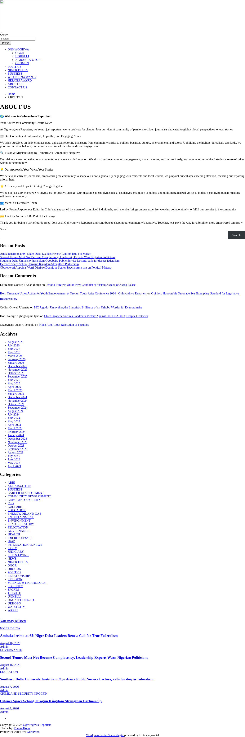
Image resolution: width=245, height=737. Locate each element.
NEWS (12, 558)
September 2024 (17, 407)
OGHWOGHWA (18, 49)
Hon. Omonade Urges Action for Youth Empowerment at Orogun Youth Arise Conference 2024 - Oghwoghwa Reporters (73, 293)
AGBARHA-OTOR (28, 59)
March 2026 (15, 355)
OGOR (19, 52)
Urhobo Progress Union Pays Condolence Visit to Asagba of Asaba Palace (91, 284)
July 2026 (14, 345)
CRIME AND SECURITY (24, 499)
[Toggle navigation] (1, 32)
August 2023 (15, 452)
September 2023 (17, 449)
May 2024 (14, 421)
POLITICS (14, 66)
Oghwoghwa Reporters (37, 724)
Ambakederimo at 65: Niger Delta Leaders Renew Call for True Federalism (45, 253)
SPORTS (13, 589)
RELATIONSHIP (19, 575)
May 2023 (14, 462)
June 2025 (14, 380)
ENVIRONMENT (19, 520)
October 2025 (16, 373)
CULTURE (15, 506)
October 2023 (16, 445)
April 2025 (14, 386)
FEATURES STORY (21, 524)
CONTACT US (17, 87)
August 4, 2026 (9, 708)
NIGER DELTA (18, 70)
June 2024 (14, 418)
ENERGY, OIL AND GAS (24, 513)
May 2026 (14, 352)
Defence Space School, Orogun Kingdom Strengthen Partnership (39, 264)
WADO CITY (16, 606)
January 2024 (16, 435)
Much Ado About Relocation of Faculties (64, 324)
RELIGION (15, 579)
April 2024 (14, 424)
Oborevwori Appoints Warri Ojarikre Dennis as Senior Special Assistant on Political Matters (55, 267)
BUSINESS (15, 73)
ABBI (11, 482)
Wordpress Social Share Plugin (105, 735)
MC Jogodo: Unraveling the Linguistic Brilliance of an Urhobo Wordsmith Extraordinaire (88, 307)
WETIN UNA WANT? (22, 77)
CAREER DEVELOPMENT (26, 493)
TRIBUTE (14, 593)
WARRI (13, 610)
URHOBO (14, 603)
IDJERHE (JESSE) (19, 537)
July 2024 (14, 414)
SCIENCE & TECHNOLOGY (27, 582)
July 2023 (14, 456)
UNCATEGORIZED (21, 600)
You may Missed (13, 621)
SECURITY (15, 586)
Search (4, 34)
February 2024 (16, 431)
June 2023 (14, 459)
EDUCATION (17, 510)
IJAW (11, 541)
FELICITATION (18, 527)
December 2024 (17, 397)
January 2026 (16, 362)
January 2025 (16, 393)
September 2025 (17, 376)
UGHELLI (22, 56)
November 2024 (17, 400)
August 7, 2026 (9, 686)
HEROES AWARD (20, 80)
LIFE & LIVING (18, 555)
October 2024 (16, 404)
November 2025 (17, 369)
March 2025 (15, 390)
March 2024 (15, 428)
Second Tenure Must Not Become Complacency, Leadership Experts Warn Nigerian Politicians (57, 257)
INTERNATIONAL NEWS (25, 544)
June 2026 (14, 348)
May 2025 (14, 383)
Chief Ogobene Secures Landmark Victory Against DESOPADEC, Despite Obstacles (96, 316)
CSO (11, 503)
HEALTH (14, 534)
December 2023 (17, 438)
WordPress (32, 731)
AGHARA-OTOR (19, 486)
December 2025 (17, 366)
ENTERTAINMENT (21, 517)
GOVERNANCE (18, 531)
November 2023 (17, 442)
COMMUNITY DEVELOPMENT (29, 496)
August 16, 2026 (10, 643)
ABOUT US (15, 84)
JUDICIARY (16, 551)
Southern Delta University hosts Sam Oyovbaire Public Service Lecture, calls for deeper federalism (59, 260)
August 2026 (15, 342)
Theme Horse (22, 728)
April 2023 (14, 466)
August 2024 (15, 411)
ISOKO (12, 548)
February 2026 (16, 359)
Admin (4, 646)
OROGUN (22, 63)
